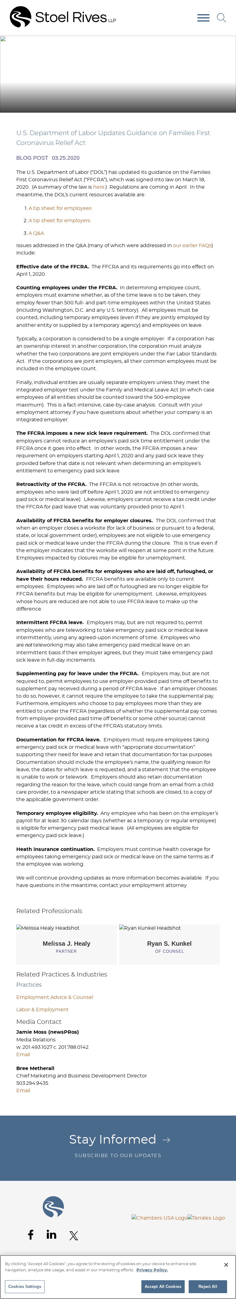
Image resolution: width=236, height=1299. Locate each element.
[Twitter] (73, 1235)
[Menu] (203, 18)
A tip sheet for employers (59, 220)
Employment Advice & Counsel (54, 997)
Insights (187, 42)
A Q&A (36, 233)
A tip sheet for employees (60, 208)
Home (159, 42)
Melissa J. (66, 943)
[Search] (221, 17)
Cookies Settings (24, 1286)
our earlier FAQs (192, 245)
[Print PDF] (215, 42)
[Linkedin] (51, 1234)
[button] (227, 42)
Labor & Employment (42, 1009)
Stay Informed (115, 1146)
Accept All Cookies (163, 1286)
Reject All (208, 1286)
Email (23, 1054)
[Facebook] (30, 1235)
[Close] (226, 1265)
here (98, 187)
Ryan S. (169, 943)
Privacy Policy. (152, 1270)
